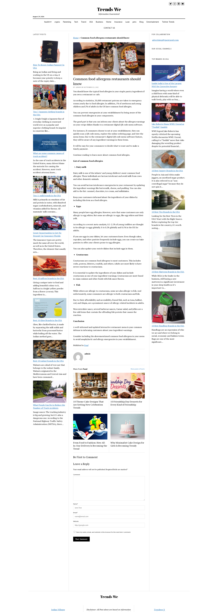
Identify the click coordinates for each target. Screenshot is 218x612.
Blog (141, 22)
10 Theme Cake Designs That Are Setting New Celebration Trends (88, 404)
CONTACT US (109, 28)
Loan (127, 22)
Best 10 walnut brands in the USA (48, 361)
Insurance (118, 22)
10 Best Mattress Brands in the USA (168, 271)
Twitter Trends (168, 22)
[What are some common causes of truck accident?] (49, 143)
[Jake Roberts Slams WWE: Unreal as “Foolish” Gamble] (168, 112)
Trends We (109, 9)
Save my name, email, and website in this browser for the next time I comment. (103, 532)
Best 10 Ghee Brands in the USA (47, 320)
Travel (83, 22)
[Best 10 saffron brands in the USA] (49, 266)
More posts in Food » (138, 369)
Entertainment (152, 22)
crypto (57, 22)
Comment (76, 474)
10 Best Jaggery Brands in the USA (167, 170)
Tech (76, 22)
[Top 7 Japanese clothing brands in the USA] (49, 97)
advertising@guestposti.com (165, 40)
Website (76, 521)
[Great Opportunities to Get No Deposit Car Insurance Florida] (49, 223)
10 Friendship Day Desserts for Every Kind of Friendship (126, 403)
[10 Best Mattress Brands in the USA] (166, 251)
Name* (75, 504)
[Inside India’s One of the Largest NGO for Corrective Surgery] (168, 73)
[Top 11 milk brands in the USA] (49, 185)
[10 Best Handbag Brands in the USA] (168, 307)
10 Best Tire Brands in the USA (166, 212)
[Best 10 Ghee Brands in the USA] (49, 308)
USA (91, 22)
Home (108, 22)
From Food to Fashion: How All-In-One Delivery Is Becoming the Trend (90, 445)
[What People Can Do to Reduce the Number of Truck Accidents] (49, 392)
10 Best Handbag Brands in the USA (168, 325)
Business (99, 22)
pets (134, 22)
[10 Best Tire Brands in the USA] (168, 200)
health (47, 22)
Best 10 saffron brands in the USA (48, 278)
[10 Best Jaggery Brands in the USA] (168, 159)
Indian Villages (58, 609)
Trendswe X (159, 609)
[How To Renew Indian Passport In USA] (49, 52)
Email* (75, 513)
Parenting (67, 22)
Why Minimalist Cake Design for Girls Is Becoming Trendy (127, 444)
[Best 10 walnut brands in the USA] (49, 349)
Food (86, 345)
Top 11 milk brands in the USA (47, 195)
